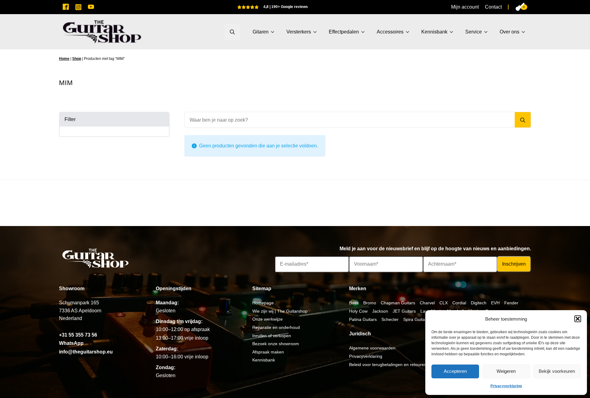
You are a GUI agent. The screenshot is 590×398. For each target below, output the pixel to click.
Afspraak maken (268, 351)
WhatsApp (71, 343)
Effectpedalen (344, 31)
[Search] (523, 120)
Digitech (478, 302)
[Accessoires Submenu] (409, 32)
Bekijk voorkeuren (557, 371)
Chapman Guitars (398, 302)
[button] (578, 319)
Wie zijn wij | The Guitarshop (280, 311)
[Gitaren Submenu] (274, 32)
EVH (495, 302)
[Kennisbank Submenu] (453, 32)
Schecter (390, 319)
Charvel (427, 302)
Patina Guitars (363, 319)
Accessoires (390, 31)
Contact (493, 7)
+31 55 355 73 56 (78, 335)
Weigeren (506, 371)
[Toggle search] (232, 32)
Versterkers (298, 31)
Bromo (369, 302)
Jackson (380, 311)
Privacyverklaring (506, 386)
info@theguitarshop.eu (86, 351)
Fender (511, 302)
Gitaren (261, 31)
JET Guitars (404, 311)
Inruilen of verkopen (271, 335)
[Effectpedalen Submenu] (365, 32)
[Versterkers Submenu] (317, 32)
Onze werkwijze (267, 319)
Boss (354, 302)
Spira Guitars (416, 319)
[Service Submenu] (488, 32)
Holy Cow (358, 311)
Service (473, 31)
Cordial (459, 302)
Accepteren (455, 371)
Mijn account (465, 7)
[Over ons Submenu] (525, 32)
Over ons (509, 31)
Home (64, 59)
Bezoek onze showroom (275, 343)
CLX (443, 302)
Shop (76, 59)
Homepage (263, 302)
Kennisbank (434, 31)
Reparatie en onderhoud (276, 327)
